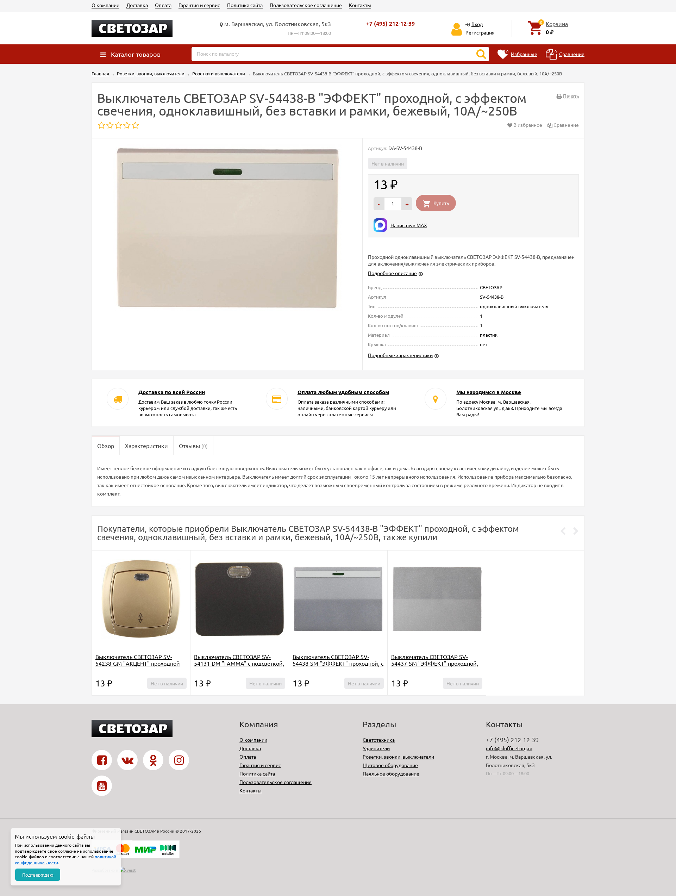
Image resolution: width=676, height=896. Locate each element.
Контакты (360, 5)
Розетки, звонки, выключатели (398, 756)
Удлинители (376, 748)
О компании (105, 5)
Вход (477, 24)
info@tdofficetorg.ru (509, 748)
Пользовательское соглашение (306, 5)
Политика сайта (245, 5)
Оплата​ (163, 5)
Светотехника (379, 739)
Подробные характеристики (400, 355)
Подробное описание (392, 273)
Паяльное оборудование (391, 773)
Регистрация (480, 32)
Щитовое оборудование (390, 765)
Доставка (137, 5)
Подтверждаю (38, 875)
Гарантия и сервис (199, 5)
